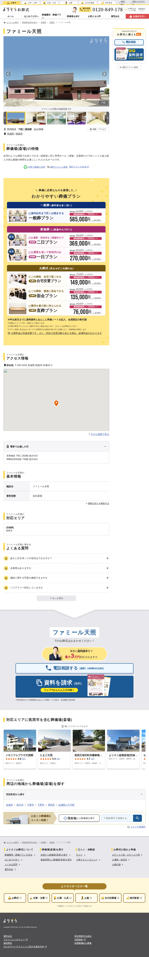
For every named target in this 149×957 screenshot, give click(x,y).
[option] (20, 854)
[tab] (12, 2)
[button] (98, 129)
